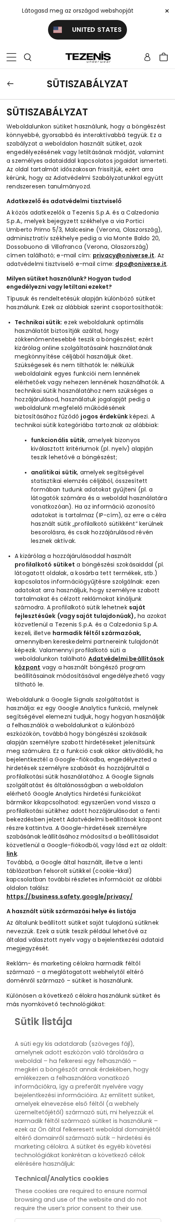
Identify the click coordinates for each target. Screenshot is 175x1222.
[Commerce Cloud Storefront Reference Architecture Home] (87, 57)
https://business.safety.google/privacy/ (70, 896)
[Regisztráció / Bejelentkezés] (147, 57)
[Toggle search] (28, 57)
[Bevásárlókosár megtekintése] (163, 57)
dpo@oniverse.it (140, 264)
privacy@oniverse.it (124, 255)
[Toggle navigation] (11, 57)
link (12, 854)
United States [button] (92, 29)
